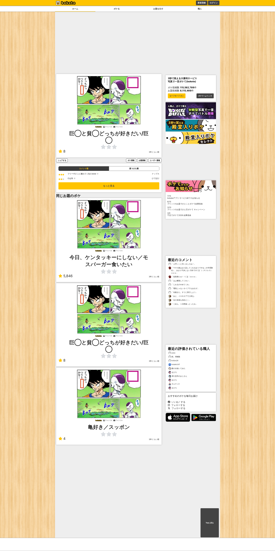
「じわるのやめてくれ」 (180, 284)
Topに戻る (210, 523)
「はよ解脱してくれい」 (180, 281)
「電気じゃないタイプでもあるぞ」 (185, 288)
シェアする (62, 160)
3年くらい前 (154, 152)
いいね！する (177, 401)
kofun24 (175, 360)
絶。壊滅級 (176, 357)
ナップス (155, 174)
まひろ (174, 372)
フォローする (177, 405)
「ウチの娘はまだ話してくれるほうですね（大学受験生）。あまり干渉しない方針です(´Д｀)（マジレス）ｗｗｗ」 (192, 270)
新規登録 (202, 3)
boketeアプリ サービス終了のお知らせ (183, 197)
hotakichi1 (176, 364)
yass (173, 353)
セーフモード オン (177, 96)
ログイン (214, 3)
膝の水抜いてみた (178, 368)
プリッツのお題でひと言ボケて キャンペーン (186, 208)
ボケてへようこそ (205, 96)
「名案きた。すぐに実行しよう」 (184, 292)
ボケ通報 (131, 160)
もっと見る (109, 186)
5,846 (68, 276)
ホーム (75, 8)
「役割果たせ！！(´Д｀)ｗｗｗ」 (184, 277)
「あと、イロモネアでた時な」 (183, 296)
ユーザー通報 (155, 160)
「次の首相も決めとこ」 (180, 300)
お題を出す (158, 8)
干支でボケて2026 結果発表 (179, 214)
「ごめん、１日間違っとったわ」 (184, 304)
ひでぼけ (155, 178)
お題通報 (142, 160)
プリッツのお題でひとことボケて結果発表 (185, 203)
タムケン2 (175, 384)
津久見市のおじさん (179, 376)
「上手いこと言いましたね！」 (183, 264)
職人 (200, 8)
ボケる (117, 8)
